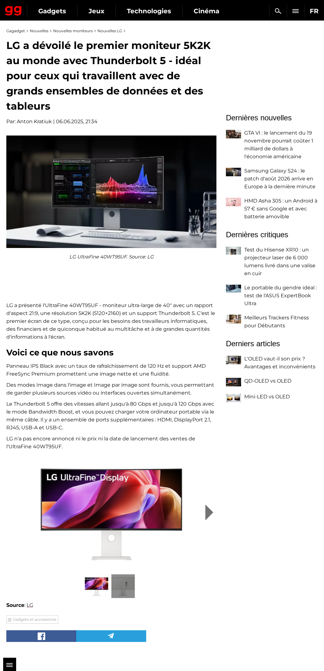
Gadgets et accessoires (34, 619)
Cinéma (206, 11)
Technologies (149, 11)
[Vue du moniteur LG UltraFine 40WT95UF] (111, 512)
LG (30, 605)
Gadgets (52, 11)
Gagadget (13, 9)
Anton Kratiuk (34, 121)
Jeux (96, 11)
